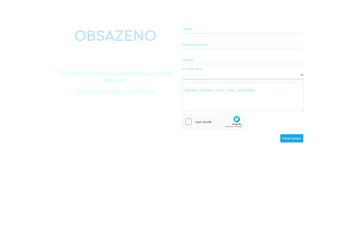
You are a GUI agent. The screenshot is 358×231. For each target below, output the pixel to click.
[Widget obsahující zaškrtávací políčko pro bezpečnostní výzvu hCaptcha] (213, 122)
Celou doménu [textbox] (193, 75)
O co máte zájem (192, 69)
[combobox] (242, 75)
